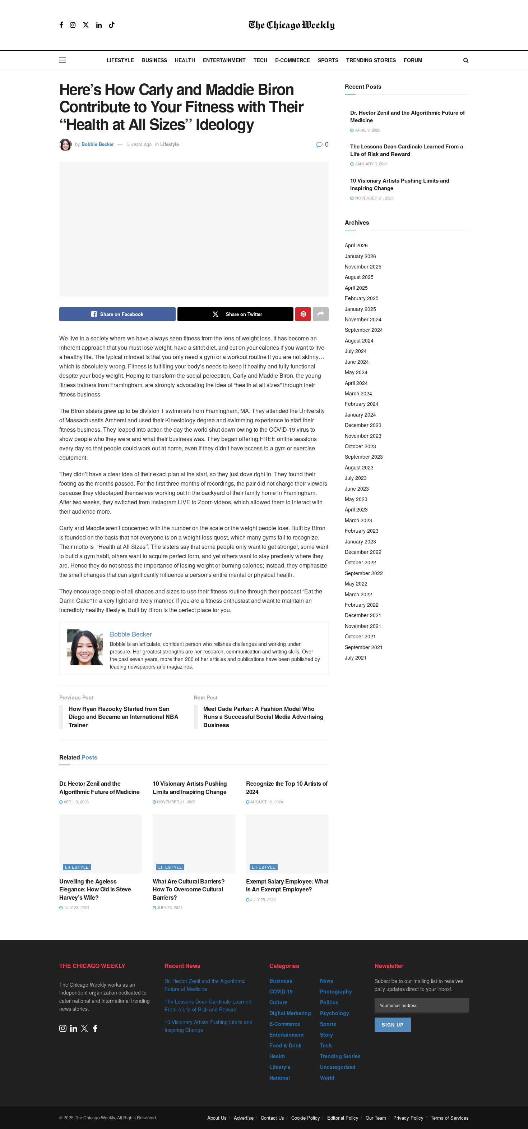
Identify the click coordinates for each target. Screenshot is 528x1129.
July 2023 (356, 477)
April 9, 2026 (75, 801)
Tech (260, 60)
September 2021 (364, 647)
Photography (336, 991)
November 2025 (363, 266)
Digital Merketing (290, 1012)
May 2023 (356, 498)
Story (326, 1034)
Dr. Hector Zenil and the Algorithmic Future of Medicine (99, 787)
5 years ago (139, 144)
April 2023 (356, 509)
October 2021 (360, 636)
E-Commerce (292, 60)
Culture (278, 1002)
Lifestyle (120, 60)
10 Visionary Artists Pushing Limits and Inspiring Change (190, 787)
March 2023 (358, 520)
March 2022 (358, 594)
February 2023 (362, 530)
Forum (413, 60)
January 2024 (360, 414)
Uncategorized (338, 1066)
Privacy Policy (408, 1117)
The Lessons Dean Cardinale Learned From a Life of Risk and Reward (406, 150)
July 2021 (356, 657)
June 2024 (357, 361)
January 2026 (360, 256)
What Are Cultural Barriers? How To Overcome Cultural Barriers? (188, 889)
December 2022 (363, 551)
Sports (328, 60)
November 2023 (363, 435)
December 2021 (363, 615)
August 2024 (359, 340)
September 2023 (364, 456)
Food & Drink (285, 1045)
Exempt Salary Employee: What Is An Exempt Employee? (287, 885)
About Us (217, 1117)
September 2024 (364, 329)
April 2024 (356, 382)
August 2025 (359, 276)
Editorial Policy (342, 1117)
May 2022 (356, 583)
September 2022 (364, 573)
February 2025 (362, 298)
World (327, 1077)
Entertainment (224, 60)
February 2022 (362, 604)
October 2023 (360, 446)
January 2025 (360, 308)
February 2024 (362, 403)
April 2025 (356, 287)
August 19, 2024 (266, 801)
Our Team (376, 1117)
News (326, 980)
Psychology (334, 1012)
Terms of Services (450, 1117)
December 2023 (363, 424)
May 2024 (356, 372)
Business (154, 60)
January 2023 (360, 541)
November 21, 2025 (175, 801)
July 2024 (356, 350)
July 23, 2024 (75, 907)
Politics (329, 1002)
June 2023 (357, 488)
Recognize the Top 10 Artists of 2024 (287, 787)
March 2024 (358, 393)
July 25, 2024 (262, 899)
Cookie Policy (305, 1117)
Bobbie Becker (98, 144)
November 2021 (363, 625)
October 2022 (360, 562)
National (279, 1077)
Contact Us (272, 1117)
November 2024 (363, 319)
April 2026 (356, 245)
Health (185, 60)
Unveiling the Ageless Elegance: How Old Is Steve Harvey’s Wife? (95, 889)
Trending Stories (371, 60)
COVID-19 (281, 991)
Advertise (244, 1117)
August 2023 (359, 467)
